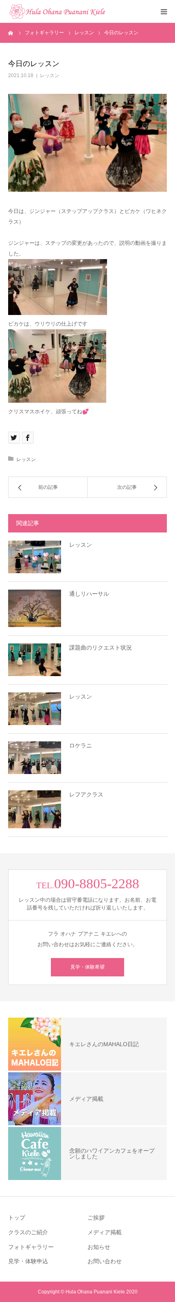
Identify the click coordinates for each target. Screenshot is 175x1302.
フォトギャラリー (31, 1247)
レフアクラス (86, 794)
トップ (16, 1217)
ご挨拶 (96, 1217)
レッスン (49, 75)
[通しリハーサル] (34, 609)
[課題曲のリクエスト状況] (34, 659)
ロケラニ (80, 745)
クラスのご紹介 (28, 1232)
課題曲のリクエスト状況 (100, 647)
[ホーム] (11, 32)
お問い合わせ (105, 1261)
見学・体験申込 (28, 1261)
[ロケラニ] (34, 757)
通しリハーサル (89, 593)
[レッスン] (34, 557)
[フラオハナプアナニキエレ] (57, 11)
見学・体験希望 (87, 967)
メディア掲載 (105, 1232)
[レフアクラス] (34, 809)
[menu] (163, 11)
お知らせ (99, 1247)
